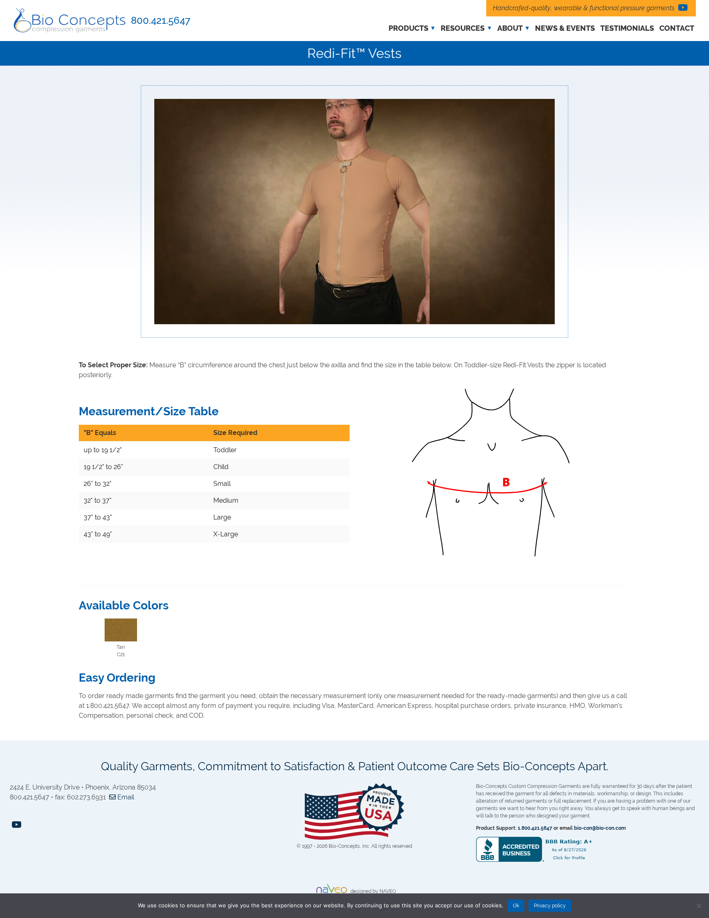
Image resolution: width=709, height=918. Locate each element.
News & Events (565, 28)
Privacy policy (550, 906)
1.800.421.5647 (535, 828)
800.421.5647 (160, 20)
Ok (516, 906)
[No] (699, 906)
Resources (463, 28)
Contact (676, 28)
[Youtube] (683, 8)
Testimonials (627, 28)
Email (125, 797)
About (510, 28)
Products (408, 28)
